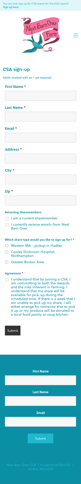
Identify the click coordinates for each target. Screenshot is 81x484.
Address (13, 149)
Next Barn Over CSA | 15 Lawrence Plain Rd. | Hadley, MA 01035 (40, 467)
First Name (15, 86)
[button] (76, 35)
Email (11, 128)
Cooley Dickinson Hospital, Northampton (33, 254)
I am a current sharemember (34, 218)
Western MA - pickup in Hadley (36, 246)
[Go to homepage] (40, 35)
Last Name (15, 107)
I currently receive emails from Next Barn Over (40, 226)
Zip (9, 191)
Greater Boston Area (27, 262)
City (9, 170)
